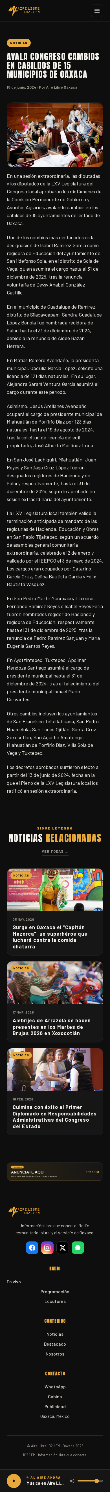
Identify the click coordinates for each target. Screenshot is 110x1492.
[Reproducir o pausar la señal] (14, 1481)
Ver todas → (55, 851)
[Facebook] (32, 1247)
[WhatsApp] (78, 1247)
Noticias (55, 1334)
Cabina (55, 1396)
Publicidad (55, 1406)
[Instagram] (47, 1247)
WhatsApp (55, 1386)
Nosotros (55, 1353)
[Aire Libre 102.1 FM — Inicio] (24, 11)
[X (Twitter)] (62, 1247)
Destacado (55, 1343)
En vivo (14, 1281)
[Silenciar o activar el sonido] (72, 1481)
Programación (55, 1291)
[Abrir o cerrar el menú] (97, 11)
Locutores (55, 1301)
